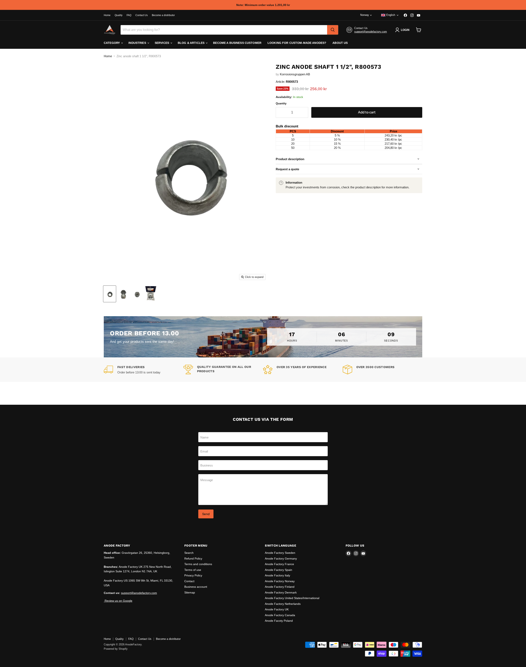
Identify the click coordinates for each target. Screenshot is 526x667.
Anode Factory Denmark (281, 592)
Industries (137, 42)
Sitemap (189, 592)
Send (206, 514)
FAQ (129, 15)
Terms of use (192, 569)
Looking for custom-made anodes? (297, 42)
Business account (195, 586)
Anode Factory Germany (281, 558)
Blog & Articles (191, 42)
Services (162, 42)
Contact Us (141, 15)
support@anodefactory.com (370, 31)
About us (340, 42)
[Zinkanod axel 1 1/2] (109, 294)
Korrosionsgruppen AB (295, 74)
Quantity (281, 103)
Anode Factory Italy (277, 575)
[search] (332, 30)
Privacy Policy (193, 575)
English (390, 14)
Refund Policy (193, 558)
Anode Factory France (279, 564)
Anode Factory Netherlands (283, 603)
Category (112, 42)
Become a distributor (163, 15)
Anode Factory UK (277, 609)
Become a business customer (237, 42)
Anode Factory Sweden (280, 552)
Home (107, 15)
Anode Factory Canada (280, 615)
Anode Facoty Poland (279, 620)
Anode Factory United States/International (292, 598)
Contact (189, 581)
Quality (118, 15)
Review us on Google (118, 600)
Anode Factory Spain (278, 569)
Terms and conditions (198, 564)
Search (189, 552)
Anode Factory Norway (280, 581)
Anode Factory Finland (279, 586)
